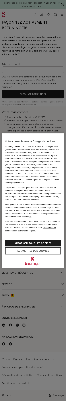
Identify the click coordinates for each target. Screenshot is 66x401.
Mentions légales (27, 231)
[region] (33, 200)
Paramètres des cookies (33, 251)
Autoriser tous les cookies (33, 243)
